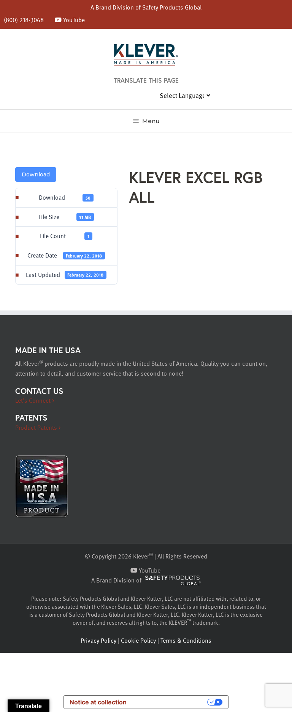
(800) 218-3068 (24, 19)
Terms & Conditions (185, 640)
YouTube (73, 20)
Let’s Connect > (34, 400)
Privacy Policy (98, 640)
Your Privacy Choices (170, 702)
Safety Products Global (172, 7)
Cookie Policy (138, 640)
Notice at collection (98, 702)
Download (36, 174)
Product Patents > (37, 427)
